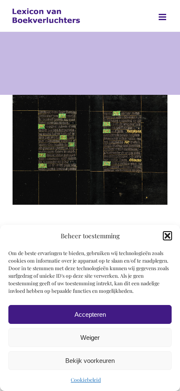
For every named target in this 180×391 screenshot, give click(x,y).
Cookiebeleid (86, 379)
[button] (167, 236)
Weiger (90, 337)
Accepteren (90, 314)
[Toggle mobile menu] (163, 17)
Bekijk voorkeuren (90, 360)
